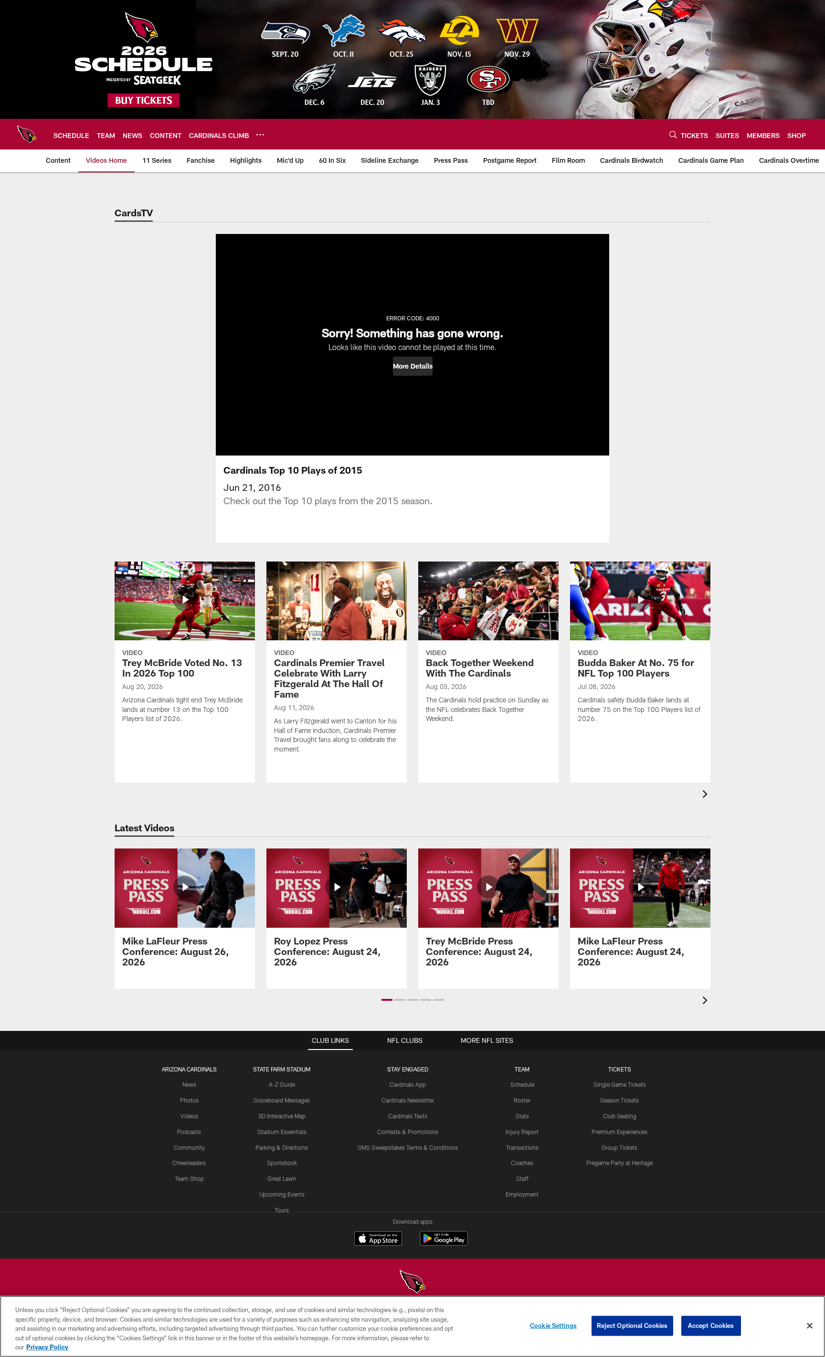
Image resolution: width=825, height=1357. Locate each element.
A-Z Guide (282, 1084)
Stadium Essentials (282, 1131)
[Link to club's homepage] (26, 134)
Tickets (619, 1069)
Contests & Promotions (407, 1131)
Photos (189, 1100)
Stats (522, 1116)
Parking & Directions (281, 1147)
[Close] (809, 1325)
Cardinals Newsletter (407, 1100)
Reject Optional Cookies (632, 1325)
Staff (522, 1178)
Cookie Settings (553, 1325)
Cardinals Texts (407, 1116)
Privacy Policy (47, 1347)
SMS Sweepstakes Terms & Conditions (408, 1147)
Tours (282, 1210)
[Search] (673, 134)
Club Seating (619, 1116)
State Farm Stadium (281, 1069)
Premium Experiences (619, 1131)
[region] (412, 1326)
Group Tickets (619, 1147)
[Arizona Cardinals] (412, 1282)
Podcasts (189, 1131)
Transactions (522, 1147)
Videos (189, 1116)
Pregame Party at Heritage (619, 1162)
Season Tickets (619, 1100)
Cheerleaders (189, 1162)
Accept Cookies (711, 1325)
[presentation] (706, 795)
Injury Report (522, 1131)
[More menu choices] (260, 134)
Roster (522, 1100)
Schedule (522, 1084)
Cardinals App (408, 1084)
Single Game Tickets (619, 1084)
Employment (522, 1194)
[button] (413, 366)
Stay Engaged (407, 1069)
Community (189, 1147)
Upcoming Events (282, 1194)
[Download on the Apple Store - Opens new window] (378, 1239)
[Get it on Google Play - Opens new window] (443, 1243)
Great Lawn (281, 1178)
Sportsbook (282, 1162)
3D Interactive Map (282, 1116)
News (189, 1084)
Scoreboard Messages (282, 1100)
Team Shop (189, 1178)
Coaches (522, 1162)
